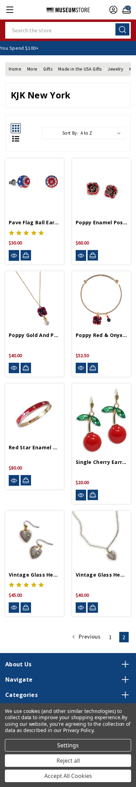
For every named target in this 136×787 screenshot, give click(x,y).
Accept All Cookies (68, 776)
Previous (88, 636)
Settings (68, 745)
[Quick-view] (14, 255)
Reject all (68, 760)
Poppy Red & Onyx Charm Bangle (101, 335)
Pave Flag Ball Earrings (34, 222)
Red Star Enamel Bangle (34, 447)
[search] (122, 29)
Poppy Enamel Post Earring (101, 222)
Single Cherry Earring (101, 462)
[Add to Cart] (26, 255)
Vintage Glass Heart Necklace (101, 574)
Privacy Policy (78, 730)
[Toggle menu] (9, 9)
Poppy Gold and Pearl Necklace (34, 335)
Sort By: (70, 133)
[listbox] (102, 133)
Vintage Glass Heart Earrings (34, 574)
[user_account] (112, 10)
